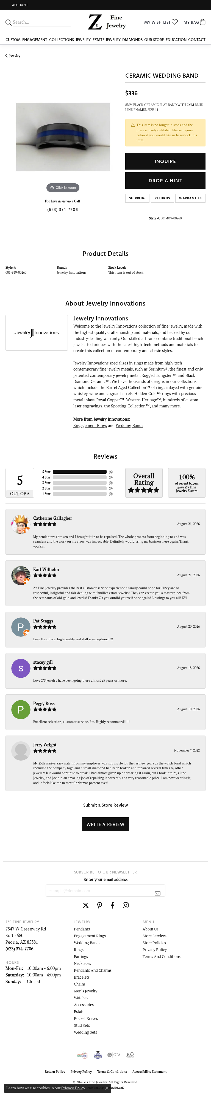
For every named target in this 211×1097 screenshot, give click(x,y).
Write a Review (105, 824)
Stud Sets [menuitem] (82, 1025)
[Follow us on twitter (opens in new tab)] (86, 905)
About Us (151, 929)
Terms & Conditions (112, 1071)
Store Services (154, 935)
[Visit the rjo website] (130, 1055)
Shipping (137, 198)
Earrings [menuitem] (81, 956)
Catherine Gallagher (52, 518)
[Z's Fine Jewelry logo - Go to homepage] (105, 22)
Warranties (190, 198)
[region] (62, 137)
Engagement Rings (90, 425)
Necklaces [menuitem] (82, 963)
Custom (13, 39)
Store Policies (154, 942)
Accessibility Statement (149, 1071)
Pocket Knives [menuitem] (86, 1018)
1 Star (46, 494)
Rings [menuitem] (79, 949)
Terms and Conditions (162, 956)
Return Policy (55, 1071)
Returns (162, 198)
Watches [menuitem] (81, 997)
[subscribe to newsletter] (158, 893)
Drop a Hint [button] (165, 180)
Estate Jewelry (107, 39)
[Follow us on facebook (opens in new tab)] (112, 905)
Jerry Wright (45, 744)
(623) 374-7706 (62, 209)
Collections (61, 39)
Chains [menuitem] (79, 984)
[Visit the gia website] (114, 1055)
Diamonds (132, 39)
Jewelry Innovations (71, 272)
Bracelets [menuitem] (82, 977)
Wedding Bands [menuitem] (87, 942)
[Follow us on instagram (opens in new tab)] (125, 905)
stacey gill (43, 662)
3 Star (46, 483)
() (111, 472)
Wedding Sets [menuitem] (85, 1032)
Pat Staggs (43, 621)
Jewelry (83, 39)
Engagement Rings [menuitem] (90, 935)
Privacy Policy (155, 949)
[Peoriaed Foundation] (98, 1055)
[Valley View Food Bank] (82, 1055)
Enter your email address (105, 879)
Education (176, 39)
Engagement (34, 39)
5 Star (46, 472)
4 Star (46, 477)
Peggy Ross (44, 703)
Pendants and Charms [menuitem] (93, 970)
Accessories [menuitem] (84, 1004)
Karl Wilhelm (46, 569)
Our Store (154, 39)
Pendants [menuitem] (82, 929)
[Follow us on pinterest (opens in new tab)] (100, 905)
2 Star (46, 488)
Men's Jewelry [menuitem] (85, 990)
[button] (19, 5)
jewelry (14, 55)
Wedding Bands (129, 425)
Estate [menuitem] (79, 1011)
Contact (197, 39)
